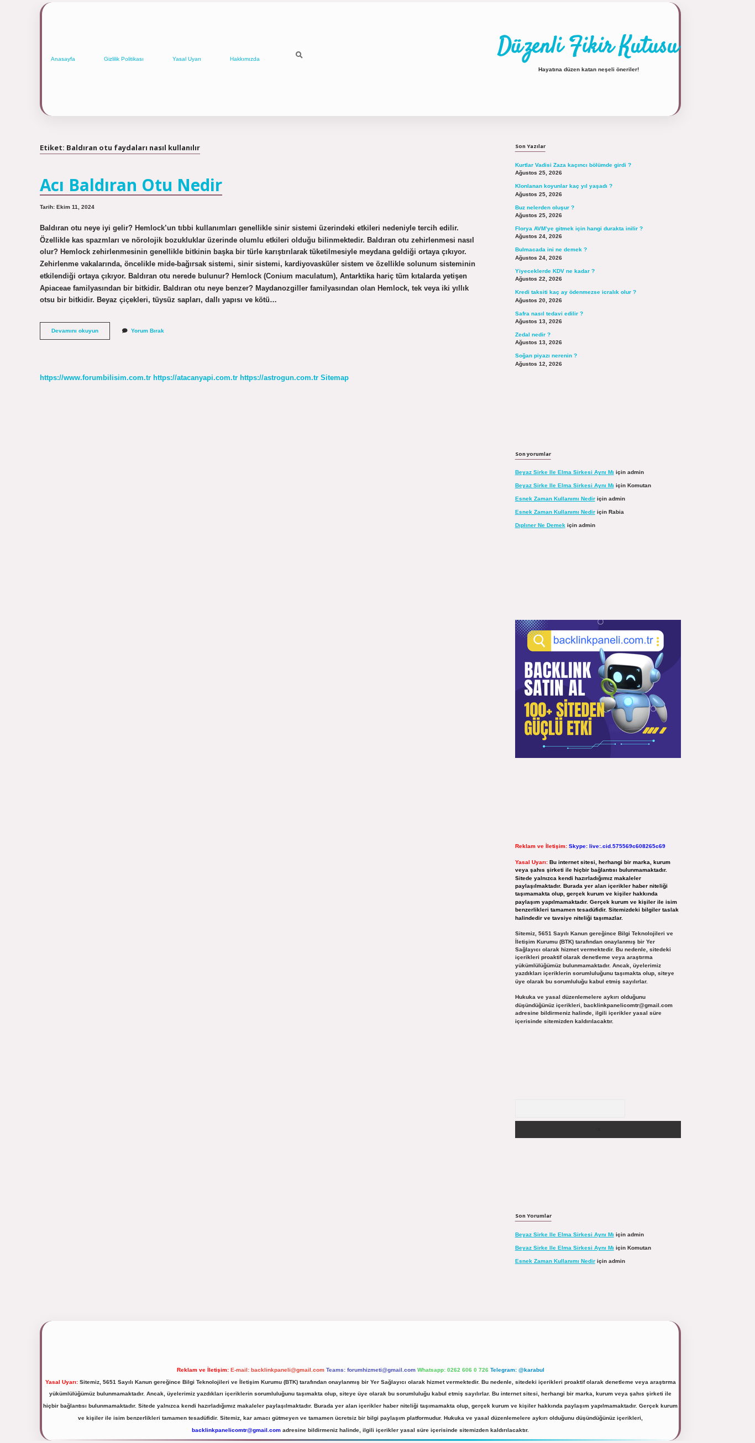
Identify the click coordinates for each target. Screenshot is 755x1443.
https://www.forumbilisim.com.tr (95, 377)
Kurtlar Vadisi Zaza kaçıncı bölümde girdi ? (573, 165)
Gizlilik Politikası (124, 59)
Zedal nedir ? (532, 334)
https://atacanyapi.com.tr (195, 377)
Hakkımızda (245, 59)
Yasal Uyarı (186, 59)
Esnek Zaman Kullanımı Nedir (555, 499)
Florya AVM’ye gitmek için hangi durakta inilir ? (579, 228)
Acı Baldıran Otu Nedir (131, 184)
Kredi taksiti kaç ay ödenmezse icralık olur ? (575, 292)
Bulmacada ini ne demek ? (551, 249)
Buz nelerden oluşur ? (544, 207)
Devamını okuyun (80, 333)
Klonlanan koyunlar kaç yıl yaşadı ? (563, 186)
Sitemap (335, 377)
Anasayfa (63, 59)
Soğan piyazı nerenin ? (546, 355)
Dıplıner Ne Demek (540, 525)
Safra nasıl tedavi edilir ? (549, 313)
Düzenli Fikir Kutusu (588, 47)
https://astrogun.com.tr (279, 377)
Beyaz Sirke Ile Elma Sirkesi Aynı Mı (564, 472)
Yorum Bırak (147, 331)
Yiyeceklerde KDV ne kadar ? (555, 271)
